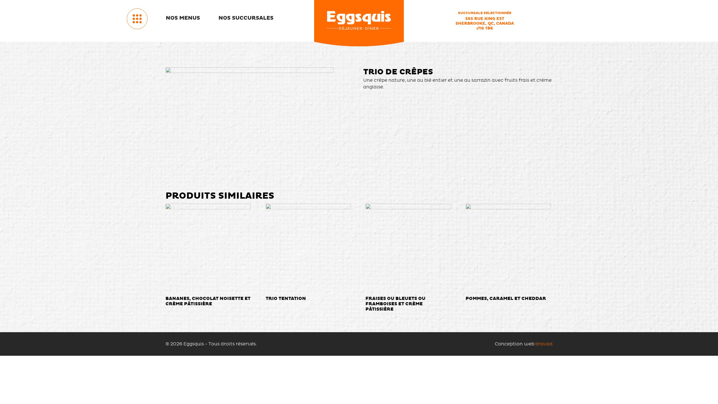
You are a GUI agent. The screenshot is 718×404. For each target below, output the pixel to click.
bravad (544, 343)
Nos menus (183, 18)
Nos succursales (245, 18)
